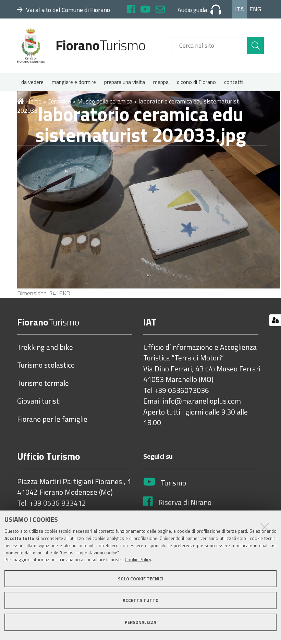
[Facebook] (131, 10)
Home (33, 101)
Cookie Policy (138, 559)
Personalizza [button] (140, 622)
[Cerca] (255, 45)
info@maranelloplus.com (201, 401)
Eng (255, 9)
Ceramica (59, 101)
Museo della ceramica (104, 101)
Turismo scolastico (46, 365)
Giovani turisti (39, 401)
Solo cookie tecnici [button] (140, 578)
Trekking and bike (45, 347)
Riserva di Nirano (184, 502)
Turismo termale (43, 383)
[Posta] (160, 10)
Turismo (173, 483)
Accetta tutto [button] (141, 600)
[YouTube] (145, 10)
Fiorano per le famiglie (52, 419)
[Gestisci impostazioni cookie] (275, 320)
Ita (239, 9)
